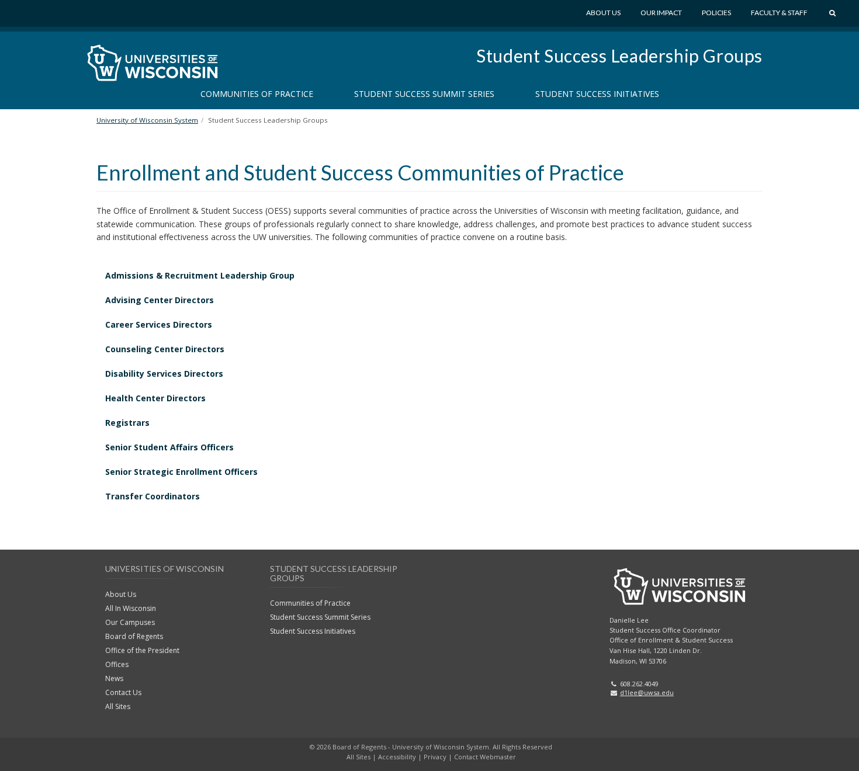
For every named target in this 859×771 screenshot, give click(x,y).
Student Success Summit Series (424, 93)
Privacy (435, 756)
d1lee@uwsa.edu (647, 692)
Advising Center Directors (159, 299)
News (114, 678)
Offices (117, 664)
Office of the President (142, 650)
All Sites (117, 706)
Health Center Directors (155, 398)
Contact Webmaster (485, 756)
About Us (603, 12)
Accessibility (397, 756)
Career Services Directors (158, 324)
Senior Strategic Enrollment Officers (181, 471)
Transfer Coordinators (152, 496)
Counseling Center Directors (164, 349)
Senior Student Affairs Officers (169, 447)
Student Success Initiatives (597, 93)
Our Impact (661, 12)
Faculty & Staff (779, 12)
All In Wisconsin (130, 608)
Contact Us (123, 692)
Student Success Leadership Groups (619, 55)
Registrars (127, 422)
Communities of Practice (256, 93)
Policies (716, 12)
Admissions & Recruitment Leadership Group (200, 275)
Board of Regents (134, 636)
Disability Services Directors (164, 373)
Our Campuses (130, 622)
